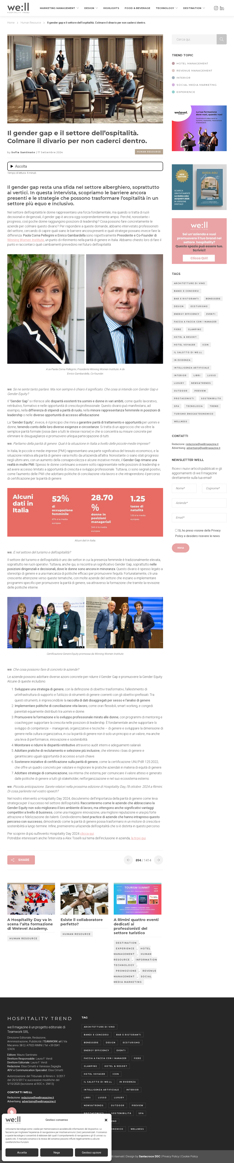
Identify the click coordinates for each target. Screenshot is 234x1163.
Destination (192, 8)
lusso (211, 375)
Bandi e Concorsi (186, 291)
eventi (211, 314)
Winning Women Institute (25, 240)
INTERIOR (184, 77)
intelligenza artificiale (191, 368)
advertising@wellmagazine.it (203, 448)
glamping (194, 329)
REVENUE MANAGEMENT (194, 70)
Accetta (22, 1152)
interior (180, 375)
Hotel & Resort (185, 337)
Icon (205, 345)
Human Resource (31, 22)
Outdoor (181, 391)
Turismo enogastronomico (194, 414)
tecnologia (194, 406)
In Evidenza (182, 360)
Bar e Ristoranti (186, 299)
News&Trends (201, 383)
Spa (176, 406)
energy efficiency (186, 314)
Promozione (126, 970)
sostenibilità (211, 398)
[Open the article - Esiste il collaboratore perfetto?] (72, 899)
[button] (106, 1120)
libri (197, 375)
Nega (57, 1152)
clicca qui (87, 833)
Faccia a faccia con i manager (195, 322)
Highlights (111, 8)
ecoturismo (199, 306)
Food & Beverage (137, 8)
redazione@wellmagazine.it (202, 444)
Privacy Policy (170, 1156)
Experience (125, 948)
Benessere (213, 299)
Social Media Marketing (133, 979)
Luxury (179, 383)
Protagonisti (184, 398)
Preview (200, 391)
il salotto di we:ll (188, 352)
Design (89, 8)
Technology (165, 8)
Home (10, 22)
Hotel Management (132, 951)
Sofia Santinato (23, 152)
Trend (214, 406)
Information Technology (135, 962)
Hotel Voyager (184, 345)
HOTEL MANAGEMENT (192, 63)
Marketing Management (57, 8)
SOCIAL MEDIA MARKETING (197, 84)
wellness (180, 421)
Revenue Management (135, 973)
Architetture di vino (189, 283)
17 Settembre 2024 (50, 152)
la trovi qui (138, 838)
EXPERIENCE (186, 91)
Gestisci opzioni (91, 1152)
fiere (177, 329)
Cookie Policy (189, 1156)
